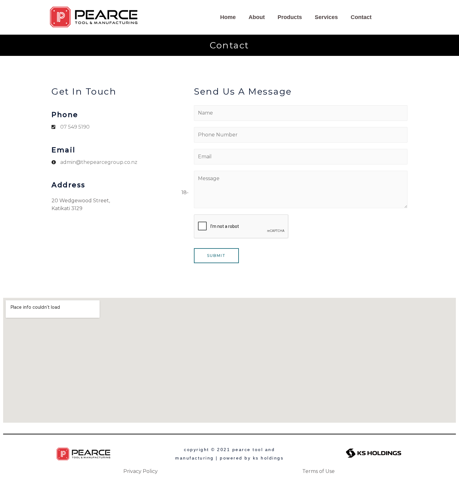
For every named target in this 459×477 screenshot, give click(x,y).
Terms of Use (318, 471)
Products (290, 17)
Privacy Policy (140, 471)
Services (326, 17)
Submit (216, 255)
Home (228, 17)
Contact (361, 17)
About (257, 17)
